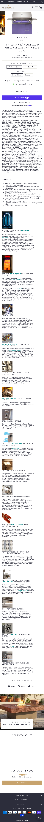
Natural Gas (16, 75)
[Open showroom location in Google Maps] (2, 2)
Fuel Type (22, 72)
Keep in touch (21, 795)
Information (21, 800)
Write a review (22, 783)
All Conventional (14, 67)
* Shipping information (22, 680)
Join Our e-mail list (21, 808)
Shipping (15, 57)
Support (21, 804)
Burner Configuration (22, 63)
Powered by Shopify (21, 820)
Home (21, 41)
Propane (28, 75)
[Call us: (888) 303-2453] (39, 817)
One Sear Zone (30, 67)
